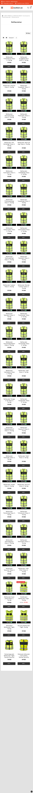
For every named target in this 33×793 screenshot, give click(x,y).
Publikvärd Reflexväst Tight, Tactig (23, 598)
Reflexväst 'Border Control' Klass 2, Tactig (24, 286)
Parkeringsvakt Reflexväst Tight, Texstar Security (9, 655)
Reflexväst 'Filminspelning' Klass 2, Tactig (9, 201)
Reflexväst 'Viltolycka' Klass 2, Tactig (24, 513)
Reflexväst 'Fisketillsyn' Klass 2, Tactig (9, 58)
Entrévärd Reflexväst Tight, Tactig (9, 627)
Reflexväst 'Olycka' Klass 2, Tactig (9, 86)
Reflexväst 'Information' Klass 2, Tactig (24, 229)
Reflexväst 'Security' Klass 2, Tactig (9, 570)
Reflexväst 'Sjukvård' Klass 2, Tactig (9, 315)
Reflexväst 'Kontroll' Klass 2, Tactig (23, 429)
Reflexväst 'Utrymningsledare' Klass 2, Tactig (9, 343)
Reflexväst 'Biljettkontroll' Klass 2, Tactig (9, 429)
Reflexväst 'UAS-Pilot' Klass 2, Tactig (23, 570)
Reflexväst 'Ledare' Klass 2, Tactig (9, 285)
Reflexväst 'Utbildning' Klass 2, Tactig (23, 172)
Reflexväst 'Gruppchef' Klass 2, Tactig (23, 400)
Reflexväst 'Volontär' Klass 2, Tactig (23, 258)
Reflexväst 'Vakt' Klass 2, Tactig (23, 456)
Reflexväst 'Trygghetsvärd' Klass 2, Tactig (24, 58)
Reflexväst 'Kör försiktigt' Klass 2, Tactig (9, 144)
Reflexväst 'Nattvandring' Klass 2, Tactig (9, 258)
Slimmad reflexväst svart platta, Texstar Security (24, 655)
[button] (31, 7)
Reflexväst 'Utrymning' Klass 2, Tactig (23, 343)
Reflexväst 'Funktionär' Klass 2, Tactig (23, 315)
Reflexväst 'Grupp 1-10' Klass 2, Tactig (9, 400)
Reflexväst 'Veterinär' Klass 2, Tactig (9, 457)
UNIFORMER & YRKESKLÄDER (13, 15)
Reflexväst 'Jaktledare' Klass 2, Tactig (9, 372)
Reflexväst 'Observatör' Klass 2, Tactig (9, 229)
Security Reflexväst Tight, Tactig (24, 626)
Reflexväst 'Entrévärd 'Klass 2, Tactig (24, 541)
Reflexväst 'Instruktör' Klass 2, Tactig (9, 172)
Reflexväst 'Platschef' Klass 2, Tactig (24, 115)
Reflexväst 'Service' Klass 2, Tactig (24, 485)
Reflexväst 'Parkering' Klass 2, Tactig (9, 513)
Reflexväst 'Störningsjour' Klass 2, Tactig (9, 541)
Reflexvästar (15, 17)
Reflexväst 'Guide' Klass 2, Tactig (9, 485)
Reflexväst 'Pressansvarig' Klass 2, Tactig (9, 115)
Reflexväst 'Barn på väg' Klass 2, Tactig (24, 143)
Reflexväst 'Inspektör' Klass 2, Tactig (24, 87)
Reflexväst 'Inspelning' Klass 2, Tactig (24, 201)
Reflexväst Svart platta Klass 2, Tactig (9, 598)
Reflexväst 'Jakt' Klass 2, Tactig (24, 371)
